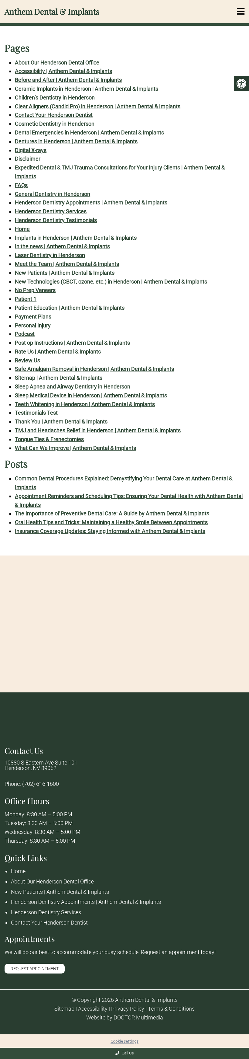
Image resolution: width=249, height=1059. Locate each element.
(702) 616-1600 (40, 784)
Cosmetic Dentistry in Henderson (54, 123)
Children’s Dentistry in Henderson (55, 97)
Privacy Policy (127, 1009)
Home (22, 229)
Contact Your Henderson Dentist (54, 115)
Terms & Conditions (171, 1009)
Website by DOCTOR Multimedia (124, 1017)
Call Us (127, 1053)
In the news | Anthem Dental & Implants (62, 246)
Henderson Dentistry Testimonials (56, 220)
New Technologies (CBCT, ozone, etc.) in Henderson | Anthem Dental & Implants (111, 281)
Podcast (25, 334)
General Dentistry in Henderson (52, 194)
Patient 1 (25, 299)
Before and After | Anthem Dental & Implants (68, 80)
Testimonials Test (36, 412)
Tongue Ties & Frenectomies (49, 439)
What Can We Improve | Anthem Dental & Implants (75, 448)
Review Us (27, 360)
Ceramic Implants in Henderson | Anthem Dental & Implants (86, 88)
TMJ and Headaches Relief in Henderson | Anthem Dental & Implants (98, 430)
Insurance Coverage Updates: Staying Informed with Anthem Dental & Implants (110, 531)
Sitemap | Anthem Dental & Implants (58, 377)
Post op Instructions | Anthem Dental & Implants (72, 343)
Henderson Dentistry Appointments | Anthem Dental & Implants (91, 202)
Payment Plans (33, 316)
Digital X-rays (30, 150)
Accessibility (92, 1009)
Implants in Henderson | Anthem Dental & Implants (76, 238)
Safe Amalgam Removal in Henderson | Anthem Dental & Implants (94, 369)
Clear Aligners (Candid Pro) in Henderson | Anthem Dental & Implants (97, 106)
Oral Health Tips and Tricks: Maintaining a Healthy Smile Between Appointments (111, 522)
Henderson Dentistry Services (51, 211)
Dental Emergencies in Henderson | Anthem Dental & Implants (89, 132)
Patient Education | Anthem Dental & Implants (69, 308)
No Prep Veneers (35, 290)
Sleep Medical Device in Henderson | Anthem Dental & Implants (91, 395)
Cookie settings (124, 1041)
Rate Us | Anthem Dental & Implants (58, 351)
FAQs (21, 185)
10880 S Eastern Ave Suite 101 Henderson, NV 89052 (41, 765)
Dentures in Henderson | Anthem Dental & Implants (76, 141)
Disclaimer (27, 158)
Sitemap (64, 1009)
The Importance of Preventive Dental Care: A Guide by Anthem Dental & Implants (112, 513)
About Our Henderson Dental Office (57, 62)
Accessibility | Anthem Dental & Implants (63, 71)
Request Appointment (35, 968)
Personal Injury (33, 325)
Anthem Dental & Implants (52, 12)
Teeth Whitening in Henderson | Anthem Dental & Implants (85, 404)
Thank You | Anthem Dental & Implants (61, 421)
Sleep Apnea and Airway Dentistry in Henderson (72, 386)
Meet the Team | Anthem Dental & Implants (67, 264)
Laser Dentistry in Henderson (50, 255)
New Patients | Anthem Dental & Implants (64, 273)
